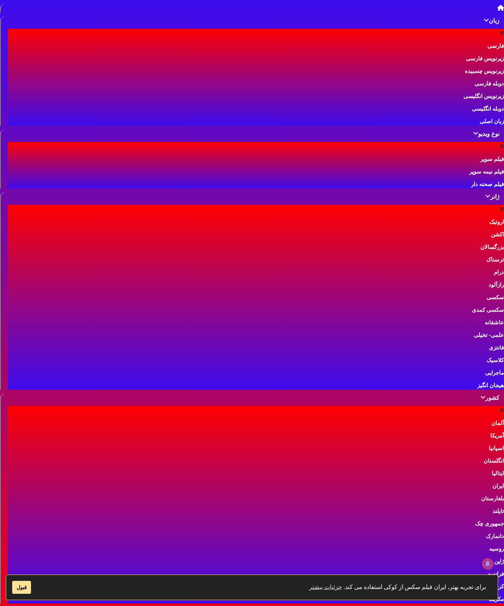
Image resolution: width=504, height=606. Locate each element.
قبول (22, 587)
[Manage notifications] (488, 564)
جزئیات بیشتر (325, 587)
